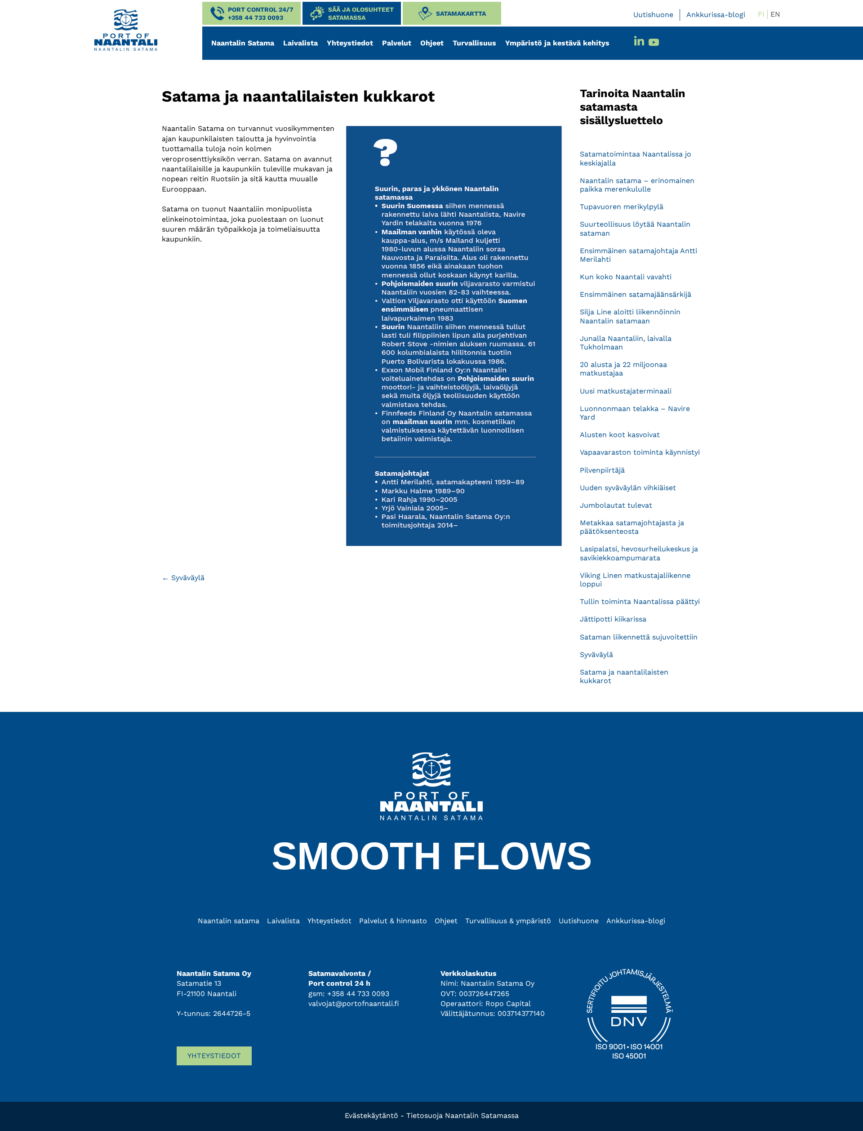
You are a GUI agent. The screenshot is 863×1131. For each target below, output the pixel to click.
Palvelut (396, 43)
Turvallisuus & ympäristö (508, 920)
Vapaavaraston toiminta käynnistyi (640, 452)
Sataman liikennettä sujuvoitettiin (639, 637)
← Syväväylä (183, 577)
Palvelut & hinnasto (393, 920)
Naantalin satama (228, 920)
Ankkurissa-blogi (715, 14)
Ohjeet (432, 43)
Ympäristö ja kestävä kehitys (557, 43)
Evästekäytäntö (371, 1115)
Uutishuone (653, 14)
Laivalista (300, 43)
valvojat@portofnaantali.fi (353, 1003)
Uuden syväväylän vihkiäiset (628, 487)
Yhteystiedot (350, 43)
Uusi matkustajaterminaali (626, 391)
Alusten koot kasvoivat (620, 434)
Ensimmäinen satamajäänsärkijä (635, 294)
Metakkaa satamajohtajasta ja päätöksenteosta (632, 527)
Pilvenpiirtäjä (602, 470)
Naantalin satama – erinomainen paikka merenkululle (637, 184)
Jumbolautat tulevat (616, 505)
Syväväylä (596, 654)
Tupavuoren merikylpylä (621, 206)
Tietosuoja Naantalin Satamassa (462, 1115)
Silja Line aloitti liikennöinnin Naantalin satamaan (630, 316)
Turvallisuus (474, 43)
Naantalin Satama (242, 43)
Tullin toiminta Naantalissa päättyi (640, 601)
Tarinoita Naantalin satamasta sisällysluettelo (632, 107)
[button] (251, 13)
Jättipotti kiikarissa (613, 619)
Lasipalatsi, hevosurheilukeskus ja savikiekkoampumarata (639, 553)
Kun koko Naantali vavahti (626, 277)
